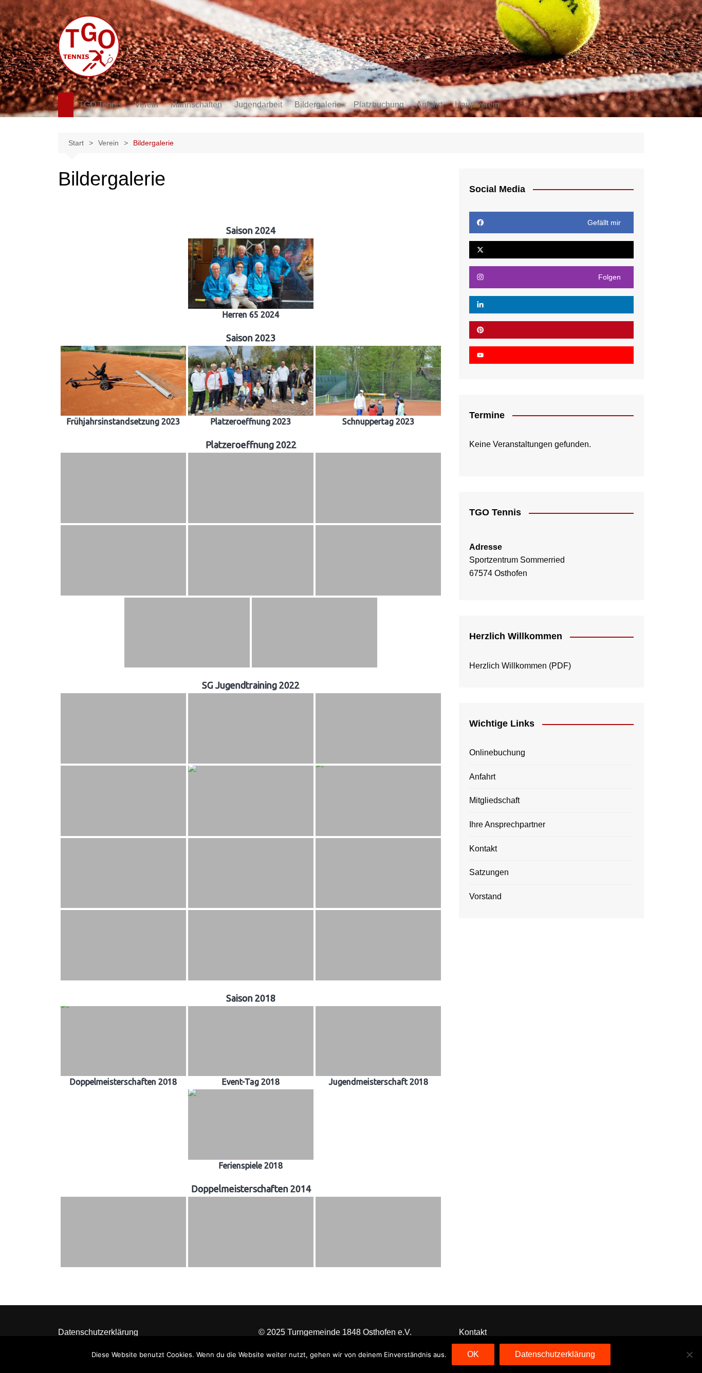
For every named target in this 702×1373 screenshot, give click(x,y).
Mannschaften (196, 104)
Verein (146, 104)
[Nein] (689, 1354)
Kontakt (483, 848)
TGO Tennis (100, 104)
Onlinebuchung (497, 752)
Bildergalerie (317, 104)
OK (473, 1354)
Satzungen (489, 872)
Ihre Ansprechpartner (507, 824)
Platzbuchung (379, 104)
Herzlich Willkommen (508, 665)
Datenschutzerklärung (98, 1332)
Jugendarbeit (258, 104)
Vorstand (485, 896)
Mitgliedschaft (494, 800)
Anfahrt (429, 104)
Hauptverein (477, 104)
